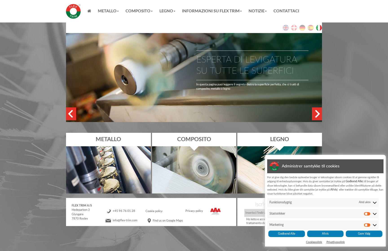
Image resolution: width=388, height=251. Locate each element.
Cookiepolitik (314, 242)
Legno (166, 11)
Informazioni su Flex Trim (211, 11)
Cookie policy (154, 211)
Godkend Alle (286, 233)
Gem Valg (364, 233)
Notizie (257, 11)
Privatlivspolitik (335, 242)
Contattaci (286, 11)
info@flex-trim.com (125, 220)
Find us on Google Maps (168, 220)
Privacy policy (194, 211)
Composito (138, 11)
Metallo (107, 11)
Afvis (325, 233)
